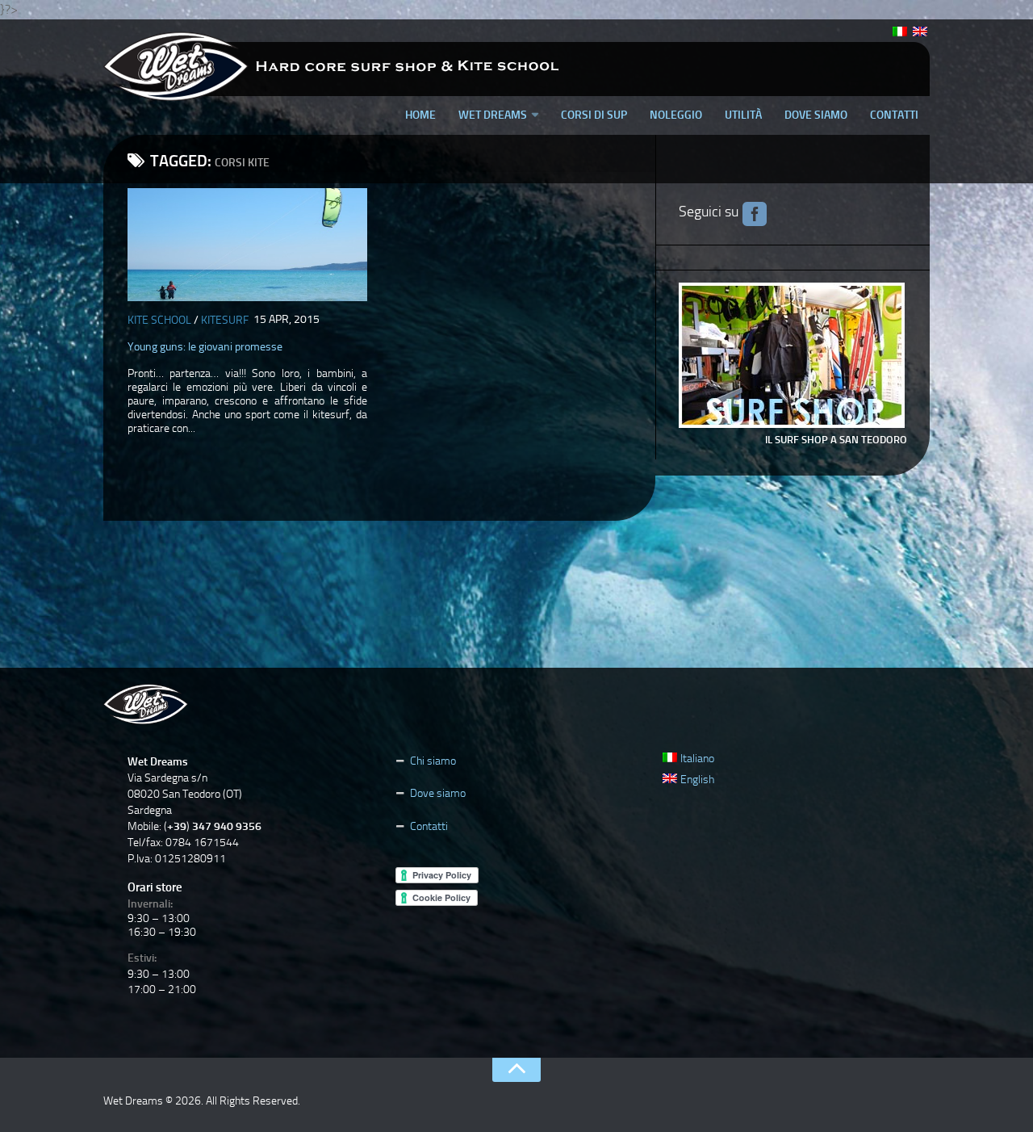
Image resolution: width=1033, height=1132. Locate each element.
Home (420, 115)
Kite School (159, 320)
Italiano (697, 758)
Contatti (894, 115)
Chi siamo (433, 761)
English (697, 779)
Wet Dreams (492, 115)
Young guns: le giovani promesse (205, 347)
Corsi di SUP (594, 115)
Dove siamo (815, 115)
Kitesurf (225, 320)
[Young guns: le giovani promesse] (247, 244)
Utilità (743, 115)
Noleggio (676, 115)
